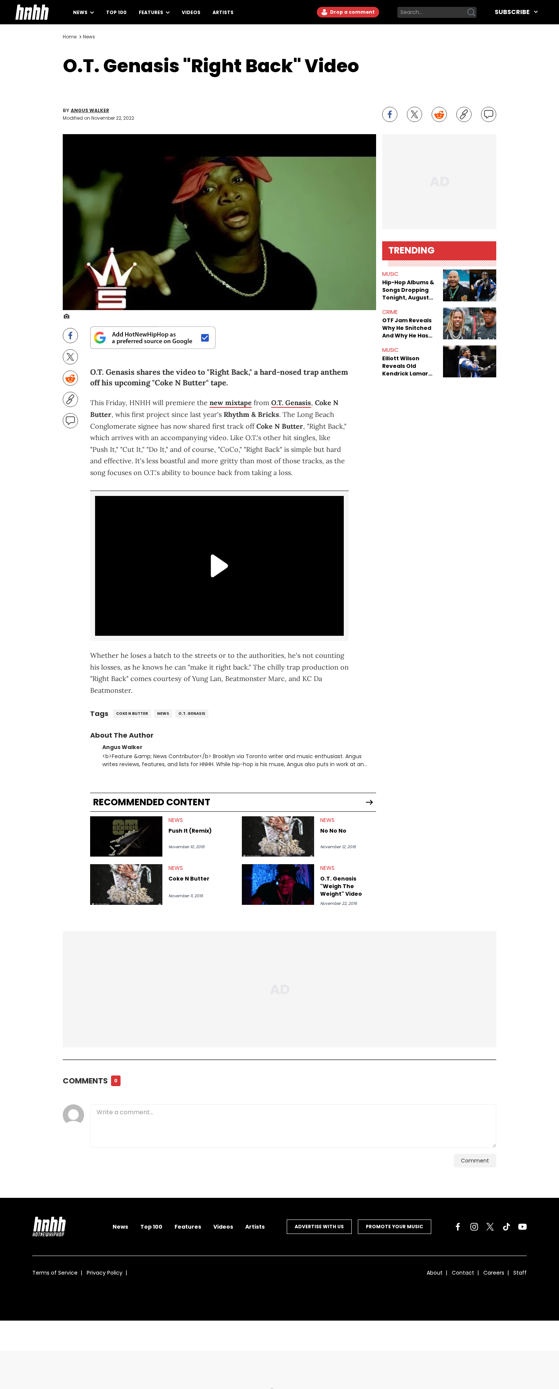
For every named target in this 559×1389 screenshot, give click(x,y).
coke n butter (132, 713)
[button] (469, 285)
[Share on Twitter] (414, 114)
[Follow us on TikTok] (506, 1227)
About (435, 1273)
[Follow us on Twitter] (490, 1227)
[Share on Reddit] (439, 114)
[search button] (471, 12)
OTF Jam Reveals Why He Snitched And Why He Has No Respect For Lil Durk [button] (407, 328)
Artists (223, 12)
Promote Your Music (394, 1226)
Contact (463, 1273)
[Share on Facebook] (390, 114)
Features (151, 12)
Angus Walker (90, 111)
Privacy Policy (104, 1273)
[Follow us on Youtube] (522, 1227)
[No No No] (278, 836)
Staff (520, 1273)
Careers (493, 1273)
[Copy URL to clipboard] (464, 114)
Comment (475, 1160)
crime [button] (390, 312)
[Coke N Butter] (126, 884)
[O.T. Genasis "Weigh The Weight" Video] (278, 884)
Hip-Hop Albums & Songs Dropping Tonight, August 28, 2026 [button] (408, 290)
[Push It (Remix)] (126, 836)
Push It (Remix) (190, 831)
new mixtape (231, 402)
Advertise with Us (319, 1226)
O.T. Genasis (291, 402)
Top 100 (116, 12)
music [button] (390, 274)
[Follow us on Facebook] (458, 1227)
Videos (191, 12)
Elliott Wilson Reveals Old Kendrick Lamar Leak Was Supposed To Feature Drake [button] (405, 366)
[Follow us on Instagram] (474, 1227)
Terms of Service (55, 1273)
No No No (333, 831)
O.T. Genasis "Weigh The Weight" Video (341, 886)
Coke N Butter (189, 878)
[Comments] (488, 114)
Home (69, 36)
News (81, 12)
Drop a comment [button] (352, 12)
